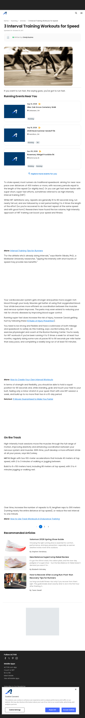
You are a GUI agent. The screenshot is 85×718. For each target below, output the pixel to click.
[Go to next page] (48, 526)
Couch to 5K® (9, 670)
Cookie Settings (14, 710)
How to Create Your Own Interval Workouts (31, 379)
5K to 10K (7, 673)
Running (14, 21)
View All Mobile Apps (11, 678)
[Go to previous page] (36, 526)
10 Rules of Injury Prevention (40, 320)
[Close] (75, 689)
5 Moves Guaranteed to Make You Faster (33, 399)
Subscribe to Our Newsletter (15, 686)
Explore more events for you (44, 174)
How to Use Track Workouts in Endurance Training (35, 518)
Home (6, 21)
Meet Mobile (8, 676)
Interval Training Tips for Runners (26, 250)
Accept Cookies (68, 710)
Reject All (52, 710)
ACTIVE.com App (10, 667)
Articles (23, 21)
